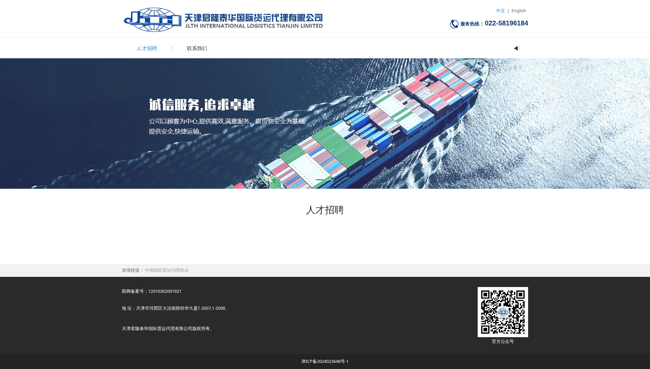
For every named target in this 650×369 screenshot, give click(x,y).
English (519, 10)
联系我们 (197, 48)
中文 (500, 10)
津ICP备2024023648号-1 (325, 361)
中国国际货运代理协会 (167, 270)
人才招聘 (147, 48)
